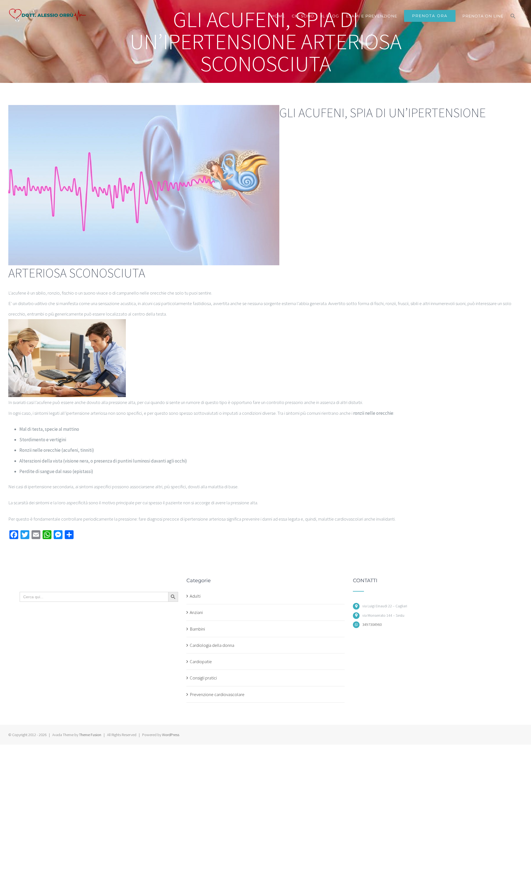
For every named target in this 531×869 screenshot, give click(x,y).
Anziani (196, 612)
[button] (513, 16)
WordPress (170, 734)
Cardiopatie (201, 661)
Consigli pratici (203, 678)
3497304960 (372, 624)
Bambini (197, 629)
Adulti (195, 596)
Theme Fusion (90, 734)
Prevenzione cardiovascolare (217, 694)
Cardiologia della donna (212, 645)
